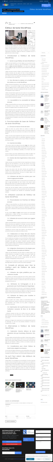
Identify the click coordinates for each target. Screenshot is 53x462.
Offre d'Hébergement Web (45, 371)
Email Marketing (44, 69)
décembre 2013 (44, 294)
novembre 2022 (44, 212)
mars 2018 (43, 279)
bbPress (45, 118)
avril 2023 (43, 204)
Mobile (43, 78)
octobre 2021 (44, 233)
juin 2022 (43, 220)
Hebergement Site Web (45, 73)
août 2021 (43, 237)
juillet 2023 (43, 199)
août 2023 (43, 197)
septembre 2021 (44, 235)
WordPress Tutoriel (12, 24)
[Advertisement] (45, 34)
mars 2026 (43, 147)
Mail (37, 434)
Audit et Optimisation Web (45, 361)
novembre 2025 (44, 153)
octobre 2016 (44, 287)
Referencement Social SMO (45, 391)
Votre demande (38, 441)
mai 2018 (43, 276)
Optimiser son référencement (28, 389)
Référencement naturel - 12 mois (45, 381)
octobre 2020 (44, 253)
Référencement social (45, 86)
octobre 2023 (44, 194)
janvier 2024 (43, 189)
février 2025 (43, 168)
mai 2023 (43, 202)
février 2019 (43, 263)
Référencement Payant (45, 84)
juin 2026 (43, 142)
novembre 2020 (44, 251)
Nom (6, 416)
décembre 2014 (44, 292)
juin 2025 (43, 161)
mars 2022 (43, 225)
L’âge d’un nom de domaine (45, 311)
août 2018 (43, 273)
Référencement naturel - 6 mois (45, 383)
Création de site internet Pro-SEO (45, 364)
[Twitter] (4, 1)
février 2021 (43, 246)
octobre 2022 (44, 214)
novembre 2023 (44, 192)
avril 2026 (43, 145)
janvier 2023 (43, 209)
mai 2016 (43, 289)
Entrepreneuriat (44, 71)
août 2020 (43, 256)
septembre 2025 (44, 156)
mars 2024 (43, 186)
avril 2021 (43, 243)
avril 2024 (43, 184)
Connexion (43, 319)
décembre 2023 (44, 191)
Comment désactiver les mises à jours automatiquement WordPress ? (20, 390)
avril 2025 (43, 165)
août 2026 (43, 138)
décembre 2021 (44, 230)
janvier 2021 (43, 248)
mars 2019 (43, 261)
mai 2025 (43, 163)
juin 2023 (43, 201)
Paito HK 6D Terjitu (44, 310)
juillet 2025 (43, 160)
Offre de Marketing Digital (44, 375)
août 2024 (43, 178)
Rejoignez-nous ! (18, 452)
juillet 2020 (43, 258)
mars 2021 (43, 245)
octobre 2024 (44, 174)
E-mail (17, 416)
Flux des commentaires (45, 322)
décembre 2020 (44, 250)
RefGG (10, 22)
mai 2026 (43, 143)
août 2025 (43, 158)
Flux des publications (45, 320)
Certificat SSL (45, 372)
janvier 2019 (43, 264)
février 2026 (43, 148)
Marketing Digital (30, 23)
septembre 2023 (44, 196)
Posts (42, 81)
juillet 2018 (43, 274)
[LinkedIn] (6, 1)
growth (42, 312)
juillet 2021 (43, 238)
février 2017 (43, 286)
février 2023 (43, 207)
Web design (43, 87)
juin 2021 (43, 240)
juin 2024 (43, 181)
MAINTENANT (46, 5)
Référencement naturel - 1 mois (45, 378)
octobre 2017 (44, 282)
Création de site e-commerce (44, 63)
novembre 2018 (44, 268)
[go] (48, 53)
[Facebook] (3, 1)
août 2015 (43, 291)
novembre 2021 (44, 232)
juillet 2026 (43, 140)
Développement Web (45, 68)
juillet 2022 (43, 219)
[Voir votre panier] (49, 3)
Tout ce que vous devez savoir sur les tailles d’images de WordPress (47, 127)
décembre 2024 (44, 171)
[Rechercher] (48, 395)
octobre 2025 (44, 155)
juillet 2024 (43, 179)
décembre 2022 (44, 210)
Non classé (43, 79)
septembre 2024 (44, 176)
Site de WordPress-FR (45, 324)
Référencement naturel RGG (45, 386)
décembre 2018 (44, 266)
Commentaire (8, 404)
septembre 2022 (44, 215)
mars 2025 (43, 166)
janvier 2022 (43, 228)
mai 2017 (43, 284)
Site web (27, 416)
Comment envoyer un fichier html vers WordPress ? (9, 389)
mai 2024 (43, 183)
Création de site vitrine (45, 66)
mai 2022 (43, 222)
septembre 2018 (44, 271)
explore (42, 307)
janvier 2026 (43, 150)
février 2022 (43, 227)
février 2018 (43, 281)
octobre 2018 (44, 269)
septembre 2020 (44, 255)
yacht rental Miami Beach (45, 304)
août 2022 (43, 217)
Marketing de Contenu (24, 23)
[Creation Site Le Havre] (7, 1)
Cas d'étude (43, 60)
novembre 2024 (44, 173)
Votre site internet (39, 438)
